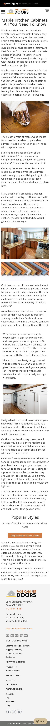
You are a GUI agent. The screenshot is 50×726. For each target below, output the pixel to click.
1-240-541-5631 (14, 608)
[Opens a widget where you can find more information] (40, 721)
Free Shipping (12, 3)
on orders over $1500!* (28, 3)
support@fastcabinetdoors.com (19, 628)
